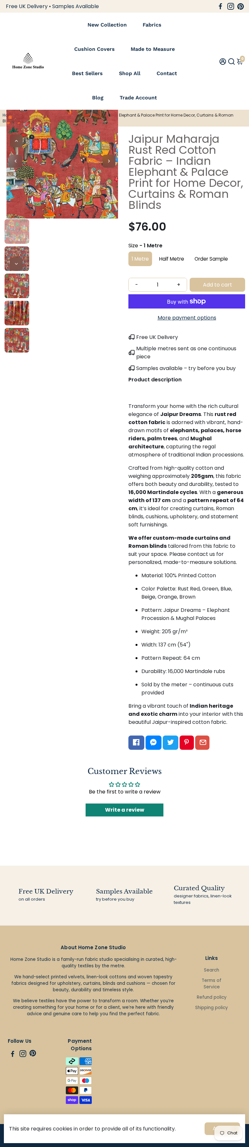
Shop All (129, 73)
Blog (97, 98)
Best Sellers (87, 73)
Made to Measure (153, 49)
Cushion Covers (94, 49)
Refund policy (212, 997)
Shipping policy (211, 1008)
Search (211, 970)
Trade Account (138, 98)
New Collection (107, 25)
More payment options (187, 317)
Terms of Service (211, 983)
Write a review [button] (124, 810)
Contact (167, 73)
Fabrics (152, 25)
